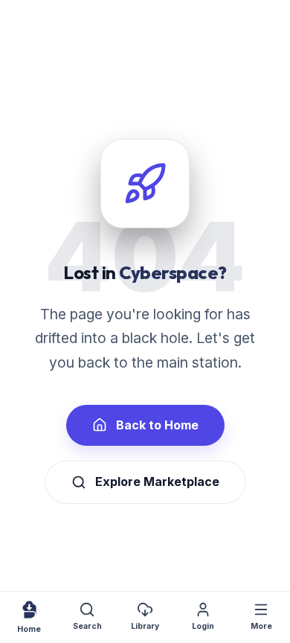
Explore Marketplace (157, 481)
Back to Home (157, 425)
